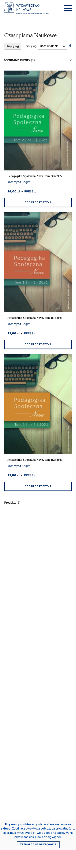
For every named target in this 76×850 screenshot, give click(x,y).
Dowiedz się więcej (48, 837)
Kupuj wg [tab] (13, 46)
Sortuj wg (30, 46)
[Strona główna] (26, 8)
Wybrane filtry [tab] (17, 60)
